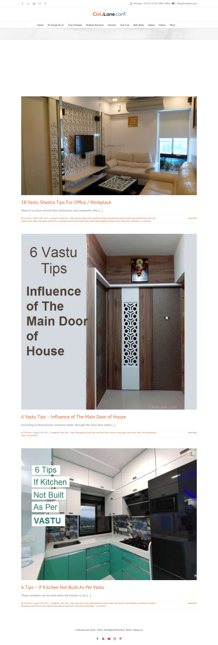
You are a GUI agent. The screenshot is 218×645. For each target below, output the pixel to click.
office (35, 221)
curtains (105, 603)
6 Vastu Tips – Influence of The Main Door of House (73, 416)
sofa (82, 221)
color (86, 603)
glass (129, 218)
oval (39, 221)
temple (112, 221)
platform (133, 603)
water (123, 221)
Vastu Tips (64, 218)
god (133, 218)
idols (150, 218)
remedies (151, 603)
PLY (55, 221)
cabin (84, 218)
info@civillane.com (187, 3)
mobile (24, 221)
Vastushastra (151, 432)
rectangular (62, 221)
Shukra (38, 606)
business (78, 218)
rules (32, 606)
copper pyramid (95, 603)
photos (51, 221)
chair (89, 218)
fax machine (121, 218)
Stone (92, 221)
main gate (121, 432)
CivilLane (27, 218)
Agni (77, 603)
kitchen (121, 603)
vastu (118, 221)
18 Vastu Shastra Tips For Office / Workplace (66, 202)
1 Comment (146, 221)
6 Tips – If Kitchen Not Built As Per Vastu (62, 587)
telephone (104, 221)
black (81, 603)
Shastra (76, 221)
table (97, 221)
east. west (113, 603)
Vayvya (61, 606)
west (128, 221)
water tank (69, 606)
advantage (79, 432)
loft (154, 218)
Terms (129, 629)
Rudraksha (25, 606)
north (30, 221)
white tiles (79, 606)
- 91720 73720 (150, 3)
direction (103, 218)
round (70, 221)
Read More (192, 218)
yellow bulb (89, 606)
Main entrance (111, 432)
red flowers (142, 603)
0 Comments (32, 435)
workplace (135, 221)
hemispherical (141, 218)
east (113, 218)
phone (44, 221)
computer (95, 218)
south (86, 221)
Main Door (100, 432)
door (109, 218)
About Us (138, 629)
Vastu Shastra (52, 606)
